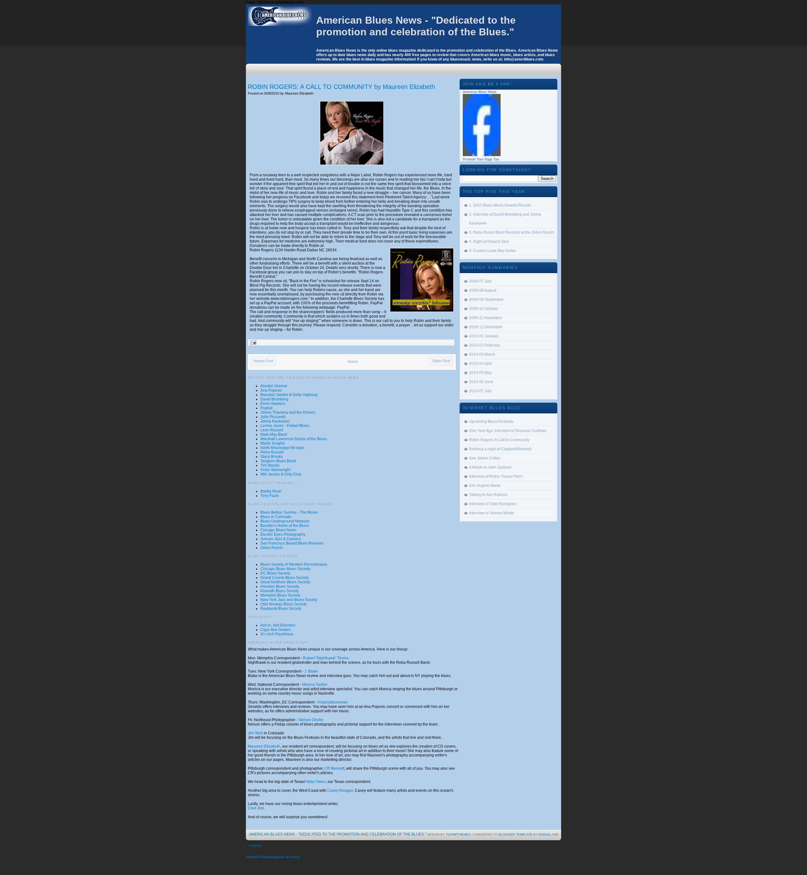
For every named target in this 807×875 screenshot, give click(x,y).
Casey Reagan (340, 790)
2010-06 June (481, 382)
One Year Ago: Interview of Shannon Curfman (508, 431)
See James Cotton (485, 458)
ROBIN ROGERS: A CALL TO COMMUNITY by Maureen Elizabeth (341, 86)
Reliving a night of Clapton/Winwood (500, 449)
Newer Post (263, 361)
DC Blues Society (275, 573)
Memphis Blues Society (280, 595)
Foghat (266, 408)
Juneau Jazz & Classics (280, 539)
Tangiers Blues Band (278, 461)
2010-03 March (482, 354)
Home (353, 361)
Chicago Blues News (278, 530)
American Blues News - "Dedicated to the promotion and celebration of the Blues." (416, 26)
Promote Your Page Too (481, 159)
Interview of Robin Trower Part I (496, 476)
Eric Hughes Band (484, 485)
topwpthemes (458, 834)
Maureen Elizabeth (264, 746)
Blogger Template (516, 834)
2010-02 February (484, 345)
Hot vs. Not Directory (277, 625)
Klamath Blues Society (279, 591)
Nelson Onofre (311, 720)
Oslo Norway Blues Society (283, 604)
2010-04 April (480, 363)
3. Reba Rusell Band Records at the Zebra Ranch (511, 232)
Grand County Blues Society (284, 577)
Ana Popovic (271, 390)
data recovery (288, 857)
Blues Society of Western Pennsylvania (293, 564)
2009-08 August (482, 290)
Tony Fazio (269, 495)
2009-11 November (485, 318)
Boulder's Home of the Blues (284, 525)
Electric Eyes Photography (282, 534)
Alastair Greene (273, 386)
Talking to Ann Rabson (488, 495)
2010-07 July (480, 391)
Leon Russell (271, 430)
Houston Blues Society (279, 586)
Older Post (441, 361)
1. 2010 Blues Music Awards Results (500, 205)
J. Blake (311, 671)
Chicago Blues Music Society (285, 569)
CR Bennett (334, 768)
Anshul (545, 834)
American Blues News (479, 92)
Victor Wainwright (275, 470)
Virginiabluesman (332, 702)
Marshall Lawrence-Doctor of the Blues (293, 439)
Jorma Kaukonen (275, 421)
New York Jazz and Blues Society (288, 600)
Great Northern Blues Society (285, 582)
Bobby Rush (271, 491)
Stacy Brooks (271, 456)
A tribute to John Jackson (490, 467)
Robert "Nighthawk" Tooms (326, 658)
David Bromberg (274, 399)
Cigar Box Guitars (275, 629)
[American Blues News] (482, 155)
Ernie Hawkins (272, 403)
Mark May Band (273, 434)
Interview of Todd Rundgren (492, 504)
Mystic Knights (272, 443)
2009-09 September (486, 299)
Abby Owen (316, 781)
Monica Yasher (315, 684)
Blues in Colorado (275, 517)
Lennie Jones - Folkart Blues (284, 425)
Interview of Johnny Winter (491, 513)
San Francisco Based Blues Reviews (291, 543)
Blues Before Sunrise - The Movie (289, 512)
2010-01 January (483, 336)
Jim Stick (255, 733)
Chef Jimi (256, 808)
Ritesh (255, 846)
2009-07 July (480, 281)
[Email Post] (252, 342)
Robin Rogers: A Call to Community (499, 440)
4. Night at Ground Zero (489, 241)
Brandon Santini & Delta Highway (289, 395)
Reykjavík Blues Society (280, 608)
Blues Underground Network (284, 521)
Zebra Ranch (271, 547)
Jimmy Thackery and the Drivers (287, 412)
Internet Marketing (261, 857)
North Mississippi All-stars (282, 448)
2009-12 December (485, 327)
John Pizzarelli (273, 417)
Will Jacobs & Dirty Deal (280, 474)
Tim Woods (270, 465)
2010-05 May (480, 372)
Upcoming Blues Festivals (491, 421)
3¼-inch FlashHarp (276, 634)
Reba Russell (272, 452)
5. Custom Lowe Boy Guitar (492, 250)
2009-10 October (483, 308)
